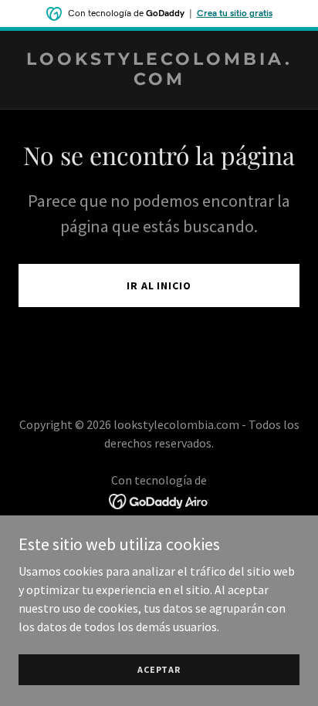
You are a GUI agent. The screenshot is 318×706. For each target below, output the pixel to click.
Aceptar (158, 669)
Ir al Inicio (159, 285)
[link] (159, 80)
